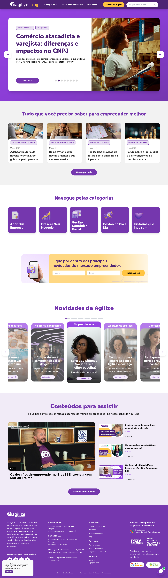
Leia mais (27, 80)
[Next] (160, 54)
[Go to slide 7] (74, 81)
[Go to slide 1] (56, 81)
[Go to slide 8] (77, 81)
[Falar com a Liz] (161, 571)
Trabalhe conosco (96, 533)
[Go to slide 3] (62, 81)
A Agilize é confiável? (97, 526)
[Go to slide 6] (71, 81)
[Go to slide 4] (65, 81)
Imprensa (92, 530)
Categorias (49, 4)
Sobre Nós (92, 4)
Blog (90, 536)
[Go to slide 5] (68, 81)
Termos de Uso (86, 573)
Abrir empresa (94, 545)
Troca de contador (96, 548)
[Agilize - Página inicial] (84, 514)
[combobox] (142, 4)
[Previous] (7, 54)
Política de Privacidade (102, 573)
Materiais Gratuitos (71, 4)
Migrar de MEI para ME (97, 552)
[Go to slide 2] (59, 81)
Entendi (9, 571)
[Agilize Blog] (24, 4)
